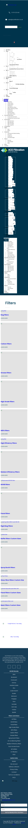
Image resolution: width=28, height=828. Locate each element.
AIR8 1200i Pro (13, 75)
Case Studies (10, 141)
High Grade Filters (7, 402)
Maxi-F (11, 81)
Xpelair (14, 712)
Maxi (8, 129)
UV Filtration (14, 752)
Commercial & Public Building (16, 84)
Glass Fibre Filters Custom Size (12, 580)
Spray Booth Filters (14, 64)
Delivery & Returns (14, 767)
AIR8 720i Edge (11, 123)
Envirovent (14, 680)
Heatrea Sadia (14, 685)
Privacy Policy (14, 769)
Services (9, 140)
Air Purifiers (7, 119)
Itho (14, 688)
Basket (14, 761)
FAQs (10, 93)
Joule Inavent (14, 691)
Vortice (14, 709)
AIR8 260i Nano (11, 121)
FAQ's (14, 777)
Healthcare (10, 136)
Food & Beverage (13, 88)
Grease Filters (10, 104)
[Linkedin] (14, 666)
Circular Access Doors (12, 116)
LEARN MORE (4, 318)
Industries (8, 82)
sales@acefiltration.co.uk (15, 19)
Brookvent (14, 677)
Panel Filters (10, 111)
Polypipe (14, 699)
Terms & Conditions (14, 775)
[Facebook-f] (9, 666)
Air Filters (14, 719)
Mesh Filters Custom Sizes (10, 605)
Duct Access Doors (8, 115)
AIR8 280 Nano (11, 122)
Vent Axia (14, 707)
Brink (14, 674)
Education (10, 134)
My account (14, 764)
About (7, 89)
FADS (7, 78)
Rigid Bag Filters (11, 112)
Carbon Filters (10, 103)
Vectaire (14, 704)
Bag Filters (10, 101)
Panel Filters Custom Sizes (11, 593)
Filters (7, 51)
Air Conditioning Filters (14, 741)
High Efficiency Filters (12, 107)
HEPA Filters (10, 105)
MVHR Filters (10, 110)
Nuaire (14, 693)
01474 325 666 (15, 12)
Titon (14, 701)
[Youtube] (18, 666)
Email (2, 807)
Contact (8, 96)
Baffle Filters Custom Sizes (11, 539)
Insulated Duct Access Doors (16, 69)
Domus (14, 683)
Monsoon (14, 696)
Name (2, 803)
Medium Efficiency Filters (13, 108)
